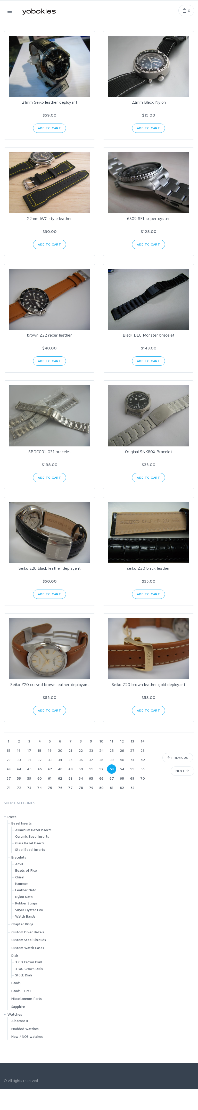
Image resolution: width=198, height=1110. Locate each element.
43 (8, 769)
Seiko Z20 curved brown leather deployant (49, 684)
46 (39, 769)
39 (112, 759)
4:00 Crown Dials (29, 969)
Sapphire (18, 1007)
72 (19, 787)
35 (70, 759)
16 (19, 750)
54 (122, 769)
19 (50, 750)
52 (101, 769)
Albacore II (19, 1021)
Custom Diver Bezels (27, 932)
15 (8, 750)
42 (143, 759)
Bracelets (18, 857)
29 (8, 759)
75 (50, 787)
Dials (15, 955)
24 (101, 750)
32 (40, 759)
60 (39, 778)
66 (101, 778)
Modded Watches (25, 1029)
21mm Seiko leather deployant (49, 102)
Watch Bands (25, 916)
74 (39, 787)
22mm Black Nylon (148, 102)
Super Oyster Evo (29, 910)
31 (29, 759)
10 (101, 741)
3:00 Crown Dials (28, 962)
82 (122, 787)
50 (81, 769)
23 (91, 750)
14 (143, 741)
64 (81, 778)
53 (112, 769)
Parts (11, 816)
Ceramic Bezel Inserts (32, 836)
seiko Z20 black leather (148, 568)
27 (132, 750)
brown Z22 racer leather (49, 335)
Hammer (21, 884)
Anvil (19, 864)
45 (29, 769)
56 (143, 769)
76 (60, 787)
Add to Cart (49, 128)
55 (132, 769)
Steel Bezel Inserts (30, 849)
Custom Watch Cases (27, 948)
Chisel (19, 877)
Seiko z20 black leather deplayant (50, 568)
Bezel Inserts (21, 823)
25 (112, 750)
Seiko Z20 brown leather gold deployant (148, 684)
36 (81, 759)
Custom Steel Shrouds (28, 940)
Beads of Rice (26, 870)
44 (18, 769)
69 (132, 778)
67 (112, 778)
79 (91, 787)
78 (81, 787)
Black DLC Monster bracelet (149, 335)
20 (60, 750)
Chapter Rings (22, 924)
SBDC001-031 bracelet (49, 451)
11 (111, 741)
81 (111, 787)
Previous (179, 758)
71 (9, 787)
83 (132, 787)
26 (122, 750)
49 (70, 769)
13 (132, 741)
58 (19, 778)
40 (122, 759)
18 (39, 750)
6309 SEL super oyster (148, 218)
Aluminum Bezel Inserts (33, 830)
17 (29, 750)
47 (49, 769)
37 (91, 759)
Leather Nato (25, 890)
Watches (14, 1014)
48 (60, 769)
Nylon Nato (24, 897)
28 (143, 750)
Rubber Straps (26, 903)
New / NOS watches (27, 1036)
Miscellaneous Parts (26, 999)
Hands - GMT (21, 991)
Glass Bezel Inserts (30, 843)
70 (142, 778)
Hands (16, 983)
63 (70, 778)
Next (181, 771)
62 (60, 778)
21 (70, 750)
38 (101, 759)
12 (122, 741)
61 (50, 778)
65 (91, 778)
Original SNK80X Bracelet (148, 451)
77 (70, 787)
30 (19, 759)
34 (60, 759)
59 (29, 778)
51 (91, 769)
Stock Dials (23, 975)
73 (29, 787)
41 (132, 759)
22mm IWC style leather (49, 218)
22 (81, 750)
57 (8, 778)
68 (122, 778)
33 (50, 759)
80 (101, 787)
